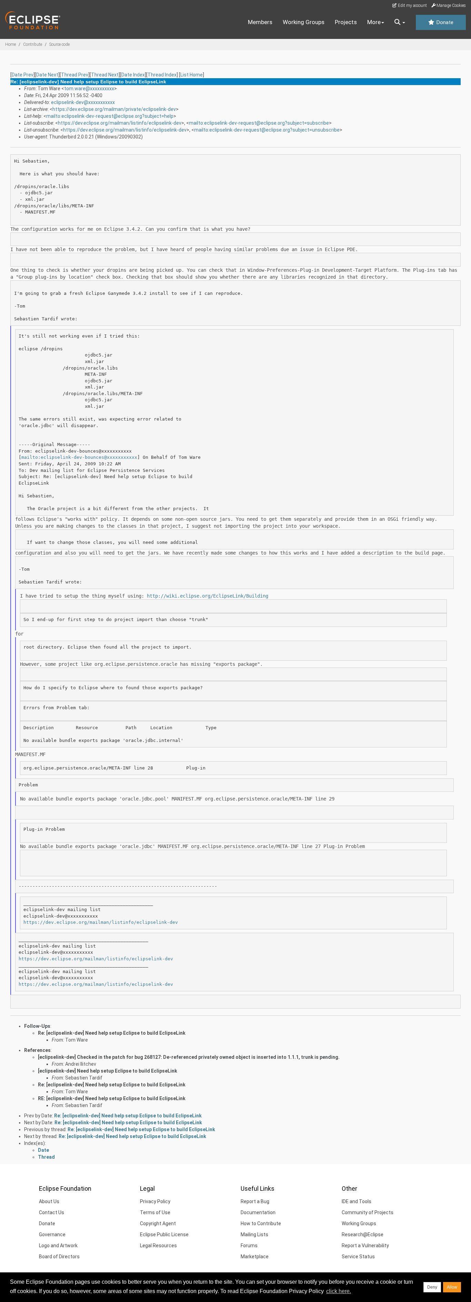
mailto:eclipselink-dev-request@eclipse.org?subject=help (109, 116)
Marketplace (255, 1256)
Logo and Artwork (58, 1245)
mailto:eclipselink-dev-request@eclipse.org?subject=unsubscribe (267, 130)
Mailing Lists (254, 1234)
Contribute (32, 44)
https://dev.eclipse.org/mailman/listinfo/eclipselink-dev (119, 123)
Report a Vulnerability (365, 1245)
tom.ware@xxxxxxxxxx (89, 88)
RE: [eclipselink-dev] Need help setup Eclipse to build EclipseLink (112, 1098)
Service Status (358, 1256)
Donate (444, 22)
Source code (59, 44)
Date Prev (22, 75)
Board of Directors (59, 1256)
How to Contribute (261, 1223)
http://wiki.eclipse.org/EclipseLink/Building (207, 596)
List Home (191, 75)
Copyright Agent (158, 1223)
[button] (399, 22)
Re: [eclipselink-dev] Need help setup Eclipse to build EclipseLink (112, 1033)
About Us (49, 1201)
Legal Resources (158, 1245)
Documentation (258, 1212)
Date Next (47, 75)
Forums (249, 1245)
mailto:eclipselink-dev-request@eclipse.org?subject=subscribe (259, 123)
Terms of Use (155, 1212)
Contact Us (51, 1212)
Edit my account (412, 5)
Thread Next (105, 75)
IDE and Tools (356, 1201)
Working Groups (303, 22)
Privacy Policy (155, 1201)
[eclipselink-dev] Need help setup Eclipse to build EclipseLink (107, 1071)
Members (260, 22)
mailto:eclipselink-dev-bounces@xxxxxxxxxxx (79, 457)
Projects (346, 22)
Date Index (133, 75)
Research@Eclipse (362, 1234)
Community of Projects (367, 1212)
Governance (52, 1234)
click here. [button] (338, 1291)
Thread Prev (74, 75)
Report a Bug (255, 1201)
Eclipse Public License (164, 1234)
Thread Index (162, 75)
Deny (432, 1287)
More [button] (374, 22)
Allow (452, 1287)
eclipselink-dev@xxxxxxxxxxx (83, 102)
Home (10, 44)
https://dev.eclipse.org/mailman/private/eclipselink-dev (114, 109)
